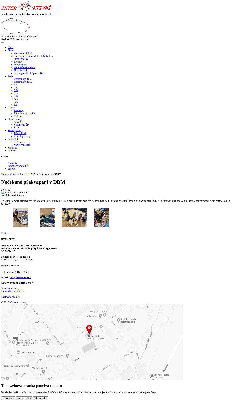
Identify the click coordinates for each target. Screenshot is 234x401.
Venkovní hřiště (22, 144)
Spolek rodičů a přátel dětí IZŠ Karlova (33, 56)
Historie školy (21, 70)
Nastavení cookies (10, 296)
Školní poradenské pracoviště (28, 73)
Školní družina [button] (15, 119)
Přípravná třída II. (23, 81)
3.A (16, 93)
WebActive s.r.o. (18, 302)
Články (14, 174)
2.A (16, 87)
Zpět (3, 233)
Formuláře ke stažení (24, 67)
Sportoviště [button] (13, 139)
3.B (16, 96)
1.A (16, 84)
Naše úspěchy (21, 58)
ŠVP (16, 127)
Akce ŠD (18, 122)
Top (23, 291)
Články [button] (11, 107)
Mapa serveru (14, 291)
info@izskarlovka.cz (20, 277)
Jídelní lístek (20, 133)
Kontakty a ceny (22, 136)
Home (4, 174)
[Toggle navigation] (2, 42)
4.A (16, 99)
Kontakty (12, 147)
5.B (16, 104)
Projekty (18, 61)
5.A (16, 101)
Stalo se (18, 116)
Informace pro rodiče (24, 113)
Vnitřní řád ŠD (21, 124)
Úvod (10, 47)
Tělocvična (19, 142)
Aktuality (18, 110)
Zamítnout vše (24, 398)
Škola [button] (10, 50)
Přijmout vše (8, 398)
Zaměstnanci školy (23, 53)
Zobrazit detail (40, 398)
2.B (16, 90)
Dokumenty (20, 64)
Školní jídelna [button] (14, 130)
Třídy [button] (10, 76)
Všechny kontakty (10, 288)
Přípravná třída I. (22, 79)
